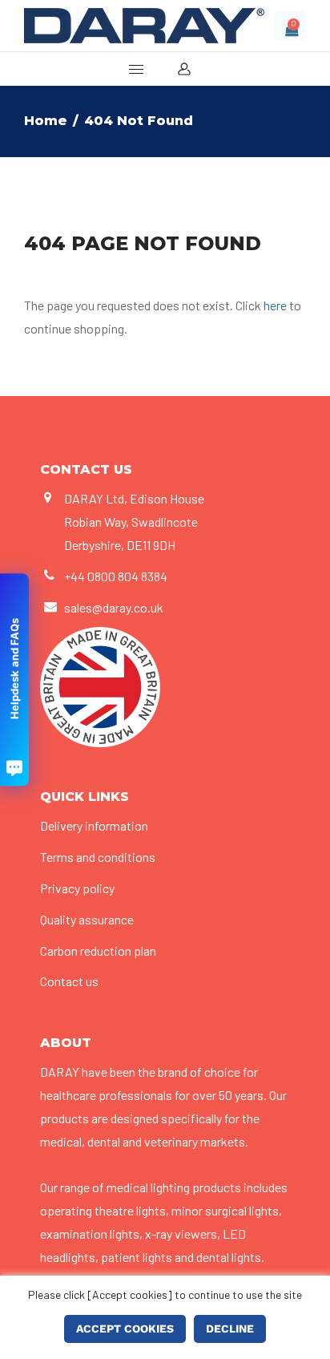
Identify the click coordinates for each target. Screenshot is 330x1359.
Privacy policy (77, 888)
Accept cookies (125, 1328)
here (275, 305)
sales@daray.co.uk (113, 607)
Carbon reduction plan (98, 950)
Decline (230, 1328)
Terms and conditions (97, 856)
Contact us (69, 981)
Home (45, 120)
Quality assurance (87, 919)
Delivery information (94, 825)
